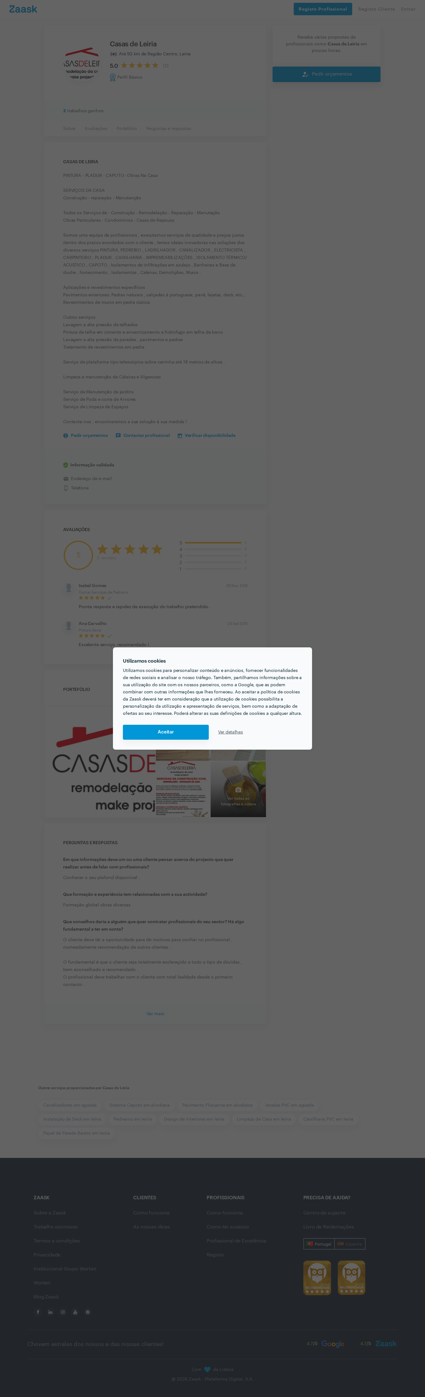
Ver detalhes (230, 732)
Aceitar (166, 732)
